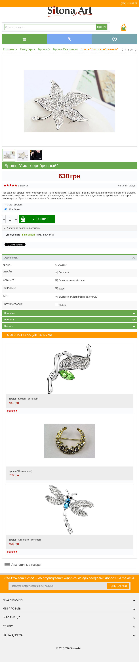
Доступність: (13, 234)
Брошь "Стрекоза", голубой (25, 539)
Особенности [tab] (11, 257)
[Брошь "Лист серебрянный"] (69, 101)
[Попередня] (122, 50)
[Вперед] (135, 50)
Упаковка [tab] (9, 319)
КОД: (39, 234)
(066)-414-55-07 (129, 3)
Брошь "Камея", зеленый (23, 398)
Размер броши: (13, 204)
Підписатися (118, 586)
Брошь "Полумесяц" (20, 471)
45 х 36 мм (14, 209)
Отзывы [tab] (8, 326)
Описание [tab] (9, 313)
